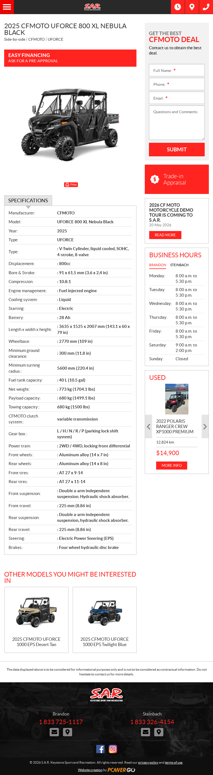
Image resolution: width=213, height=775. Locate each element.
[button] (148, 426)
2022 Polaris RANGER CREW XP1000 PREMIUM (175, 426)
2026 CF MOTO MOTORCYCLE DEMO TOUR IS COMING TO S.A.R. (171, 212)
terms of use (173, 762)
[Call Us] (206, 7)
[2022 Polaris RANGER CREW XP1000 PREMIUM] (176, 399)
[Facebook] (100, 749)
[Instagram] (113, 749)
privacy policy (148, 762)
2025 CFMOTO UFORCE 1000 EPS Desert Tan (36, 642)
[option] (177, 427)
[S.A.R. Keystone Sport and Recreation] (92, 7)
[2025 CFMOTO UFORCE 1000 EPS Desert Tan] (36, 612)
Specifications (28, 200)
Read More (165, 235)
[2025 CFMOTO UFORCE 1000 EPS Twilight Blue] (104, 612)
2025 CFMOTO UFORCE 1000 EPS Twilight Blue (104, 642)
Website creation (90, 770)
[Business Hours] (178, 7)
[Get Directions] (192, 7)
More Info (172, 465)
